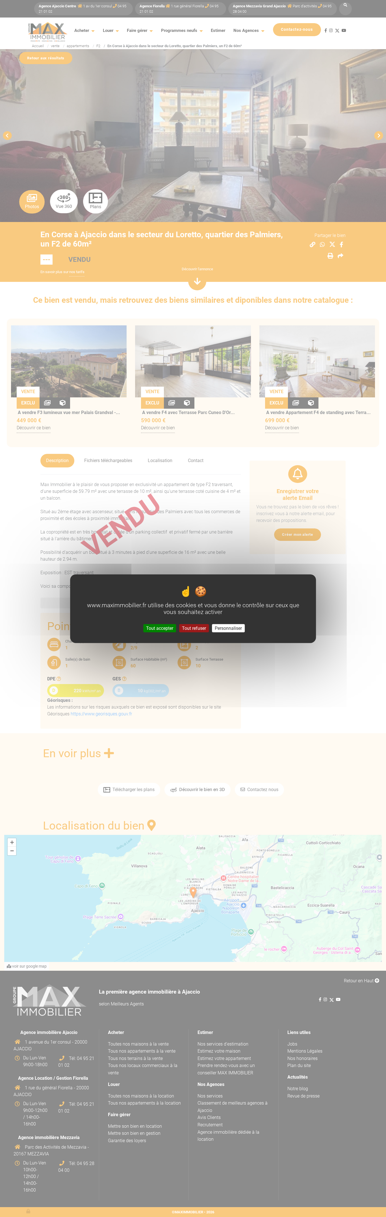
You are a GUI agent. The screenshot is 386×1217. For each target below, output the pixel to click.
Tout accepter (159, 628)
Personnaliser (228, 628)
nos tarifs (76, 272)
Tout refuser (194, 628)
